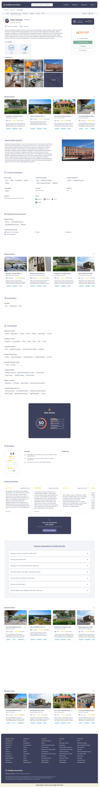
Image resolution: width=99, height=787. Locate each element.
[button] (49, 553)
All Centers (6, 9)
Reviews (38, 13)
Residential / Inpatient (82, 743)
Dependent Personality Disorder (48, 753)
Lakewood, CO (8, 743)
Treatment (31, 13)
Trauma (29, 341)
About (7, 13)
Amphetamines (14, 333)
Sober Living (80, 755)
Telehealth (79, 758)
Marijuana (25, 760)
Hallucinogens (26, 753)
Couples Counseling (63, 751)
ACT (60, 740)
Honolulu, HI (8, 760)
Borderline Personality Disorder (48, 749)
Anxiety (43, 743)
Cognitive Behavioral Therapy (66, 749)
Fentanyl (34, 333)
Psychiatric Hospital (81, 753)
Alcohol (7, 333)
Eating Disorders (45, 760)
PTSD (23, 341)
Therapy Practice (81, 760)
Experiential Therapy (64, 758)
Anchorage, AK (8, 755)
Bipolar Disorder (45, 747)
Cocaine (22, 333)
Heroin (24, 755)
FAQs (43, 13)
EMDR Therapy (62, 755)
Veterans (26, 180)
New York (12, 9)
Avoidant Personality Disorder (47, 745)
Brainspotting (62, 745)
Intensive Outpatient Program (43, 183)
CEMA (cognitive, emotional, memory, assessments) (65, 747)
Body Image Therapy (64, 743)
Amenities (25, 13)
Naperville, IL (8, 747)
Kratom (24, 758)
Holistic (7, 357)
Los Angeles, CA (9, 740)
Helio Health (20, 9)
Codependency (44, 751)
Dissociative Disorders (46, 758)
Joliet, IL (7, 749)
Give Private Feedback (49, 530)
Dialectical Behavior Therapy (65, 753)
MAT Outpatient (80, 747)
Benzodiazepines (27, 745)
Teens (6, 180)
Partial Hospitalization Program (84, 751)
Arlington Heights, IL (9, 758)
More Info (88, 101)
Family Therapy (62, 760)
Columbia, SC (8, 753)
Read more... (8, 511)
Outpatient (79, 749)
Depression (8, 341)
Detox (37, 180)
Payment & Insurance (16, 13)
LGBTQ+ (70, 180)
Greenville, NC (8, 745)
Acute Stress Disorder (46, 740)
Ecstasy (25, 749)
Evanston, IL (8, 751)
